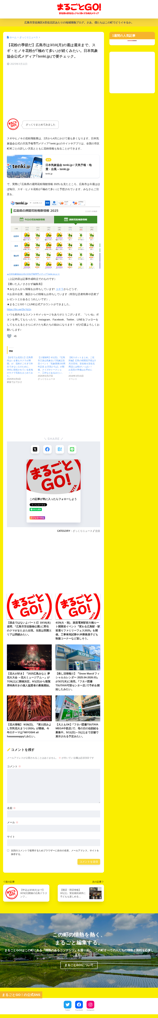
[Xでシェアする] (35, 449)
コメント (14, 766)
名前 (11, 808)
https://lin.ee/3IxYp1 (18, 309)
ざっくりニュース (82, 530)
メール (12, 822)
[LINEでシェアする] (72, 449)
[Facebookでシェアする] (47, 449)
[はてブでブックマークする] (60, 449)
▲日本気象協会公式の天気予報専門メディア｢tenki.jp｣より (33, 274)
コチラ (60, 289)
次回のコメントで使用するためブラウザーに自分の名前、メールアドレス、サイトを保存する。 (55, 852)
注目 (97, 530)
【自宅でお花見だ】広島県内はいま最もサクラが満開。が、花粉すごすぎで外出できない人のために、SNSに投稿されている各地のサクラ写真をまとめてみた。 (20, 366)
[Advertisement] (53, 92)
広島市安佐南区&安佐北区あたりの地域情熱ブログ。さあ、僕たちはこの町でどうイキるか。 (79, 22)
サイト (11, 836)
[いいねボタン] (9, 336)
